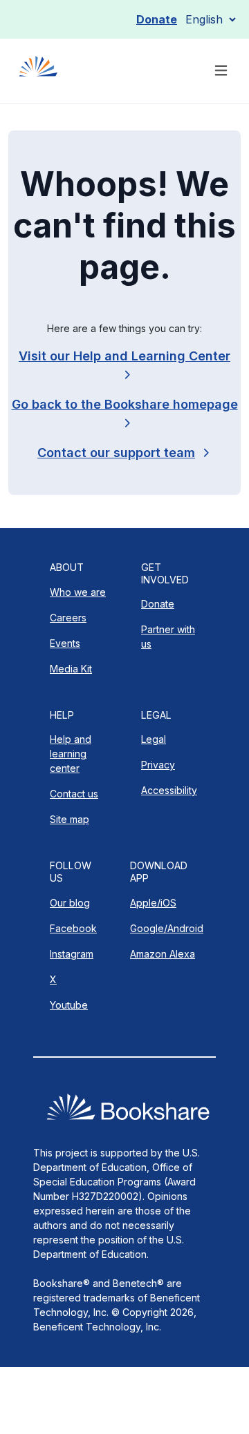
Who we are (78, 592)
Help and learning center (70, 753)
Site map (69, 819)
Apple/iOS (153, 903)
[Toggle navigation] (221, 71)
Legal (153, 739)
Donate (156, 19)
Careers (68, 617)
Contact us (74, 794)
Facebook (73, 928)
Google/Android (166, 928)
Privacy (158, 765)
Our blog (70, 903)
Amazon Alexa (162, 954)
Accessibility (169, 790)
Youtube (69, 1005)
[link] (124, 452)
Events (65, 643)
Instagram (71, 954)
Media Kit (71, 669)
